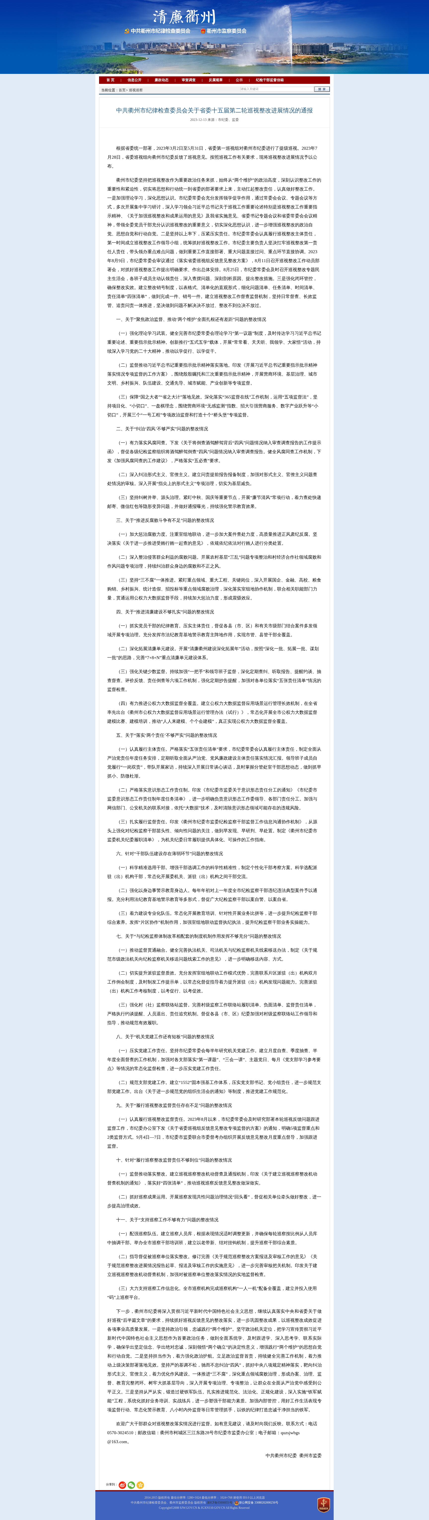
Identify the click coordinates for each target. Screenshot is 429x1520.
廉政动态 (162, 80)
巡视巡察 (136, 90)
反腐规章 (216, 80)
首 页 (110, 80)
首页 (122, 90)
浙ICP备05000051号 (219, 1502)
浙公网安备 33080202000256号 (258, 1502)
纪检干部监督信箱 (270, 80)
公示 (239, 80)
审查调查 (189, 80)
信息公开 (135, 80)
